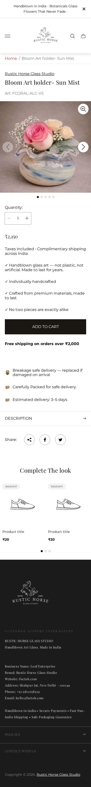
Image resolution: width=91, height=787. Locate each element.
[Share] (29, 439)
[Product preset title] (23, 504)
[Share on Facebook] (45, 439)
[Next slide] (83, 147)
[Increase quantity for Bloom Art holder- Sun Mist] (27, 218)
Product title (13, 532)
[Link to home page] (30, 595)
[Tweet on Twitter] (60, 439)
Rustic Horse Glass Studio (58, 774)
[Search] (72, 36)
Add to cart (45, 326)
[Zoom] (83, 109)
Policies (12, 734)
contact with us (20, 751)
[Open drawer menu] (7, 36)
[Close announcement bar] (84, 9)
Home (11, 58)
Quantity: (14, 207)
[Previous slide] (7, 147)
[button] (38, 197)
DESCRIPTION (18, 418)
